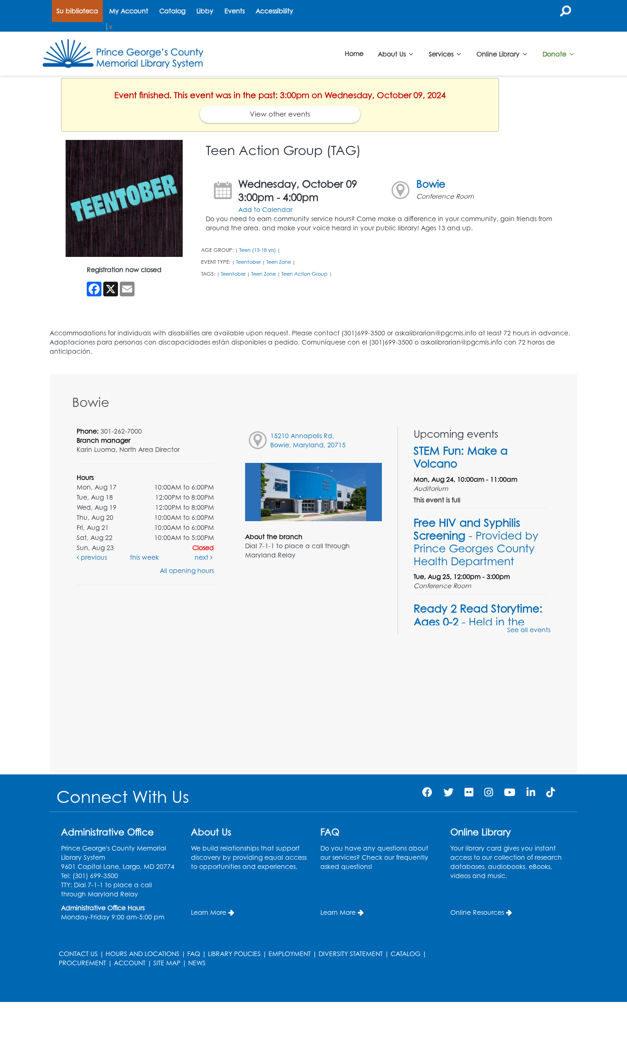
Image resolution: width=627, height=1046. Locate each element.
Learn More (208, 912)
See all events (528, 630)
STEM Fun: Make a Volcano (461, 457)
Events (234, 11)
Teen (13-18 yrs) (257, 250)
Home (354, 53)
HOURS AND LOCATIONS (142, 953)
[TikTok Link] (550, 792)
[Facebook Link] (427, 792)
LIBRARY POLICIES (234, 953)
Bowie (430, 184)
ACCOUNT (130, 963)
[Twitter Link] (448, 792)
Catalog (172, 11)
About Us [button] (393, 53)
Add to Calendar (265, 209)
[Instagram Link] (488, 792)
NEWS (197, 963)
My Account (128, 11)
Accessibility (274, 11)
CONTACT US (78, 953)
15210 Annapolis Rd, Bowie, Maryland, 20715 (308, 440)
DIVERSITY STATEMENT (351, 953)
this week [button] (144, 557)
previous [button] (93, 557)
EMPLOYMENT (290, 953)
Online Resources (477, 912)
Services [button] (442, 53)
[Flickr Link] (469, 792)
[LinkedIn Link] (530, 792)
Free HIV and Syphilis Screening (476, 542)
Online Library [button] (498, 53)
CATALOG (405, 953)
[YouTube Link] (509, 792)
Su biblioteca (77, 11)
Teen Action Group (304, 274)
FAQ (193, 953)
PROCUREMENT (82, 963)
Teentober (248, 262)
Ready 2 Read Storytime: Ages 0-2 (478, 621)
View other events (280, 114)
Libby (204, 11)
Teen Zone (278, 262)
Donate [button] (555, 53)
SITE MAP (166, 963)
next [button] (202, 557)
